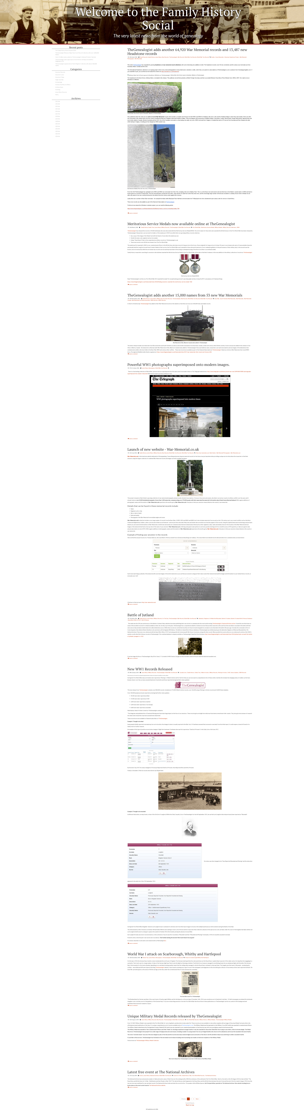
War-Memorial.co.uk (132, 456)
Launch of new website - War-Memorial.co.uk (163, 449)
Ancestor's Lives (59, 74)
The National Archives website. (157, 1085)
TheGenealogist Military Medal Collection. (147, 1040)
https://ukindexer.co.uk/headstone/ (170, 71)
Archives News (59, 87)
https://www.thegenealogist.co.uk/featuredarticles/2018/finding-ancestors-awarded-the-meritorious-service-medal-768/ (159, 282)
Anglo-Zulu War (59, 79)
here (165, 940)
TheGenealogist (131, 230)
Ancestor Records (60, 72)
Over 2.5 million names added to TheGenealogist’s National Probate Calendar (75, 57)
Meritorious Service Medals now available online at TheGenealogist (181, 223)
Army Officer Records (61, 92)
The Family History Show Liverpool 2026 (65, 50)
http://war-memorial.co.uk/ (149, 602)
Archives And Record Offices (62, 84)
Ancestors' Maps (59, 77)
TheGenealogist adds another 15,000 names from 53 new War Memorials (184, 295)
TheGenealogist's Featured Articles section (223, 623)
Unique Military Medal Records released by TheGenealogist (174, 1016)
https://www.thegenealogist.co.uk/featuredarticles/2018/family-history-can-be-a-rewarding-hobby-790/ (153, 208)
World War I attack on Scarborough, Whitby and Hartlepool (174, 954)
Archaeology (58, 82)
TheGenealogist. (163, 718)
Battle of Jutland (140, 614)
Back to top (190, 1105)
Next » (197, 1099)
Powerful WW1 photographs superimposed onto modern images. (178, 364)
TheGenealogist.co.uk (187, 1025)
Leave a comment (133, 213)
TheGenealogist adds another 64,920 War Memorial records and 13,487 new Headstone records (187, 51)
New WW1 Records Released (149, 669)
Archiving (57, 89)
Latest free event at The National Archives (161, 1072)
